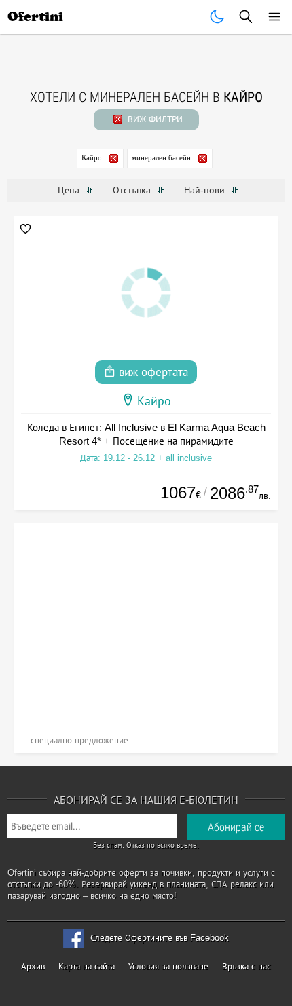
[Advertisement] (146, 618)
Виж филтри (154, 119)
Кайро (91, 157)
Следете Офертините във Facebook (159, 938)
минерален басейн (161, 157)
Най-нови (205, 190)
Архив (33, 966)
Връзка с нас (246, 966)
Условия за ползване (168, 966)
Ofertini (35, 16)
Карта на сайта (86, 966)
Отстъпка (133, 190)
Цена (70, 190)
